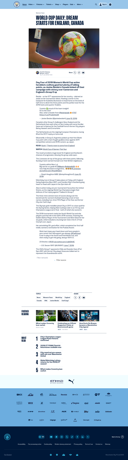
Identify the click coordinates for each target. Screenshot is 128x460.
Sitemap (107, 444)
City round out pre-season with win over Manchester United (51, 354)
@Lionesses (76, 169)
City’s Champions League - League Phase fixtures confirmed (51, 338)
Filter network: (42, 258)
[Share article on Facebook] (79, 72)
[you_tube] (51, 437)
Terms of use (89, 444)
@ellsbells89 (70, 167)
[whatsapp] (56, 437)
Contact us (99, 444)
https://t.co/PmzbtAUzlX (49, 115)
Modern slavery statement (63, 444)
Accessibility (21, 444)
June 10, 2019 (71, 118)
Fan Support (8, 454)
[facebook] (77, 437)
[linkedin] (82, 437)
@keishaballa (64, 113)
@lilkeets (60, 167)
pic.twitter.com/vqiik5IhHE (64, 242)
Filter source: (61, 260)
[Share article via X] (74, 72)
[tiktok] (72, 437)
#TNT (74, 113)
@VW (51, 242)
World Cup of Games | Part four (55, 149)
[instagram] (62, 437)
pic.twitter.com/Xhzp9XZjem (50, 171)
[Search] (96, 4)
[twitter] (67, 437)
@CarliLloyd (76, 233)
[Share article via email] (83, 72)
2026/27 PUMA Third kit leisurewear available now (50, 346)
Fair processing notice (34, 444)
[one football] (88, 437)
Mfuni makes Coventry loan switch (51, 370)
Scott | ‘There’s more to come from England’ (58, 146)
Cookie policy (48, 444)
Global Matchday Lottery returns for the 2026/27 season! (50, 362)
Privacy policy (78, 444)
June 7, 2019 (69, 245)
